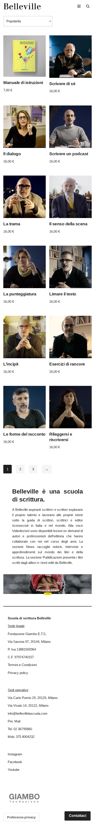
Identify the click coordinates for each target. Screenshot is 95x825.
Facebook (15, 762)
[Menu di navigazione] (79, 6)
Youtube (13, 769)
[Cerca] (87, 6)
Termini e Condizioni (22, 665)
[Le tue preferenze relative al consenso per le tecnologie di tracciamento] (21, 817)
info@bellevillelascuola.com (28, 713)
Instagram (15, 754)
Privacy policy (18, 673)
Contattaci (77, 815)
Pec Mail (14, 721)
